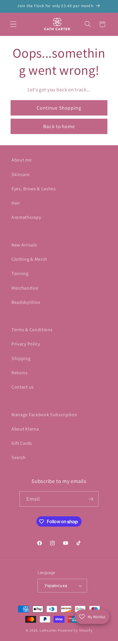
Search (18, 457)
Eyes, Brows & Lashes (33, 189)
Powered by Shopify (75, 630)
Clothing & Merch (29, 259)
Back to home (59, 126)
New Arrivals (24, 245)
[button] (13, 24)
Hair (15, 203)
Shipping (21, 358)
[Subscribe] (91, 499)
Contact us (22, 387)
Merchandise (24, 288)
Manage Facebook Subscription (44, 415)
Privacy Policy (25, 344)
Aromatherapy (26, 217)
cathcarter (48, 630)
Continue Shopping (59, 107)
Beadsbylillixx (25, 302)
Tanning (20, 273)
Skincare (20, 174)
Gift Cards (21, 443)
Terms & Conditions (31, 330)
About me (21, 160)
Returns (19, 373)
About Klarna (25, 429)
